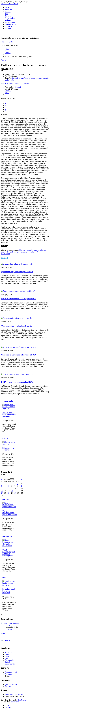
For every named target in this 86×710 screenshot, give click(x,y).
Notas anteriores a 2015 (14, 694)
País (6, 14)
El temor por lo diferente (8, 449)
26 (9, 493)
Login (7, 705)
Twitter (10, 42)
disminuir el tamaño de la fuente (23, 78)
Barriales (8, 10)
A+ (2, 60)
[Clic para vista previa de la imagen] (15, 83)
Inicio (7, 8)
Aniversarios (10, 18)
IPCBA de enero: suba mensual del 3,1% (17, 382)
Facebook (4, 42)
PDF (4, 627)
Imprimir (8, 91)
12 (9, 488)
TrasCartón (22, 700)
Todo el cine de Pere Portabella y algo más (9, 414)
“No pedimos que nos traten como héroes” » (23, 252)
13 (12, 488)
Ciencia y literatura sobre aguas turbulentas (9, 513)
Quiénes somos (11, 24)
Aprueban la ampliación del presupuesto (17, 272)
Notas (10, 629)
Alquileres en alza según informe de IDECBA (18, 355)
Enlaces (8, 686)
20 (12, 491)
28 (15, 493)
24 (2, 493)
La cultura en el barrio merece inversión (8, 591)
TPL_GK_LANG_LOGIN (9, 4)
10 (2, 488)
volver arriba (5, 254)
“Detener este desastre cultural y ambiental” (18, 299)
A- (5, 60)
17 (2, 491)
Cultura (8, 16)
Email (7, 93)
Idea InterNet (15, 702)
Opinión (8, 20)
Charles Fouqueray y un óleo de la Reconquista (8, 552)
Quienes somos (11, 684)
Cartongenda (10, 22)
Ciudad (7, 12)
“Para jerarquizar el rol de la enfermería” (17, 326)
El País (7, 656)
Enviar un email (11, 672)
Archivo (8, 29)
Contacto (8, 26)
